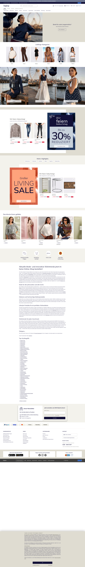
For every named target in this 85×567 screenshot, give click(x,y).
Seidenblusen (22, 387)
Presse (44, 436)
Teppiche (51, 161)
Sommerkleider (23, 371)
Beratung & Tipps (6, 436)
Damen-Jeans (22, 341)
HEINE (24, 431)
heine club (25, 433)
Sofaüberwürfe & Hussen (24, 349)
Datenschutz (29, 460)
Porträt (44, 433)
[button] (45, 131)
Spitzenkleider (22, 388)
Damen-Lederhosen (24, 368)
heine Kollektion (37, 10)
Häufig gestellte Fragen (7, 433)
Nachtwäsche (22, 390)
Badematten (57, 161)
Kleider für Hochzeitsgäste (25, 375)
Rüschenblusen (23, 397)
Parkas (21, 385)
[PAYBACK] (79, 3)
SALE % (12, 8)
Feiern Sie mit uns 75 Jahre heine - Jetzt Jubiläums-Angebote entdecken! (42, 0)
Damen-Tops (22, 340)
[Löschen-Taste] (36, 5)
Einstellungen (50, 565)
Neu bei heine (25, 436)
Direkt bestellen (6, 439)
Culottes (21, 370)
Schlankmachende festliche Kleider (26, 393)
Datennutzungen (55, 534)
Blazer (22, 291)
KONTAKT (64, 431)
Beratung (43, 10)
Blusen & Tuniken (23, 350)
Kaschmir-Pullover (23, 394)
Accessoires (25, 10)
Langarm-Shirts (23, 361)
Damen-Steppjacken (24, 353)
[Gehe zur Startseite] (6, 6)
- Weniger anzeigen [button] (22, 400)
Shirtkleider (22, 363)
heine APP (25, 439)
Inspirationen (30, 10)
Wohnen (8, 8)
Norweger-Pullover (23, 398)
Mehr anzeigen (57, 415)
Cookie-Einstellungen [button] (51, 460)
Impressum (40, 460)
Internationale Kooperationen (48, 439)
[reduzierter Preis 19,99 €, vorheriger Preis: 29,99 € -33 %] (15, 130)
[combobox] (31, 6)
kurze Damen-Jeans (23, 351)
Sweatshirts (22, 379)
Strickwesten (22, 344)
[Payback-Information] (80, 460)
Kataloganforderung (7, 440)
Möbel (46, 161)
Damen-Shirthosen (23, 358)
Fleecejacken (22, 374)
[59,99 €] (64, 228)
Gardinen (40, 161)
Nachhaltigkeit (25, 440)
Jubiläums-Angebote (19, 8)
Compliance (45, 437)
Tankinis (21, 359)
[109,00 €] (29, 228)
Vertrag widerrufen (20, 460)
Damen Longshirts (23, 384)
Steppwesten (22, 346)
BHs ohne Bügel (23, 389)
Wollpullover (22, 392)
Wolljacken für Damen (24, 376)
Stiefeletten (22, 366)
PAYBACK (25, 443)
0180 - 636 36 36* (67, 444)
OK (42, 562)
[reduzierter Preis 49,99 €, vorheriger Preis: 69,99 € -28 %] (40, 130)
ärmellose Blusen (23, 356)
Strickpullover (22, 383)
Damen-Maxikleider (24, 360)
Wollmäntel (22, 355)
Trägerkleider (22, 380)
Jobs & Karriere (45, 435)
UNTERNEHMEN (46, 431)
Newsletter (25, 435)
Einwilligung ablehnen (36, 565)
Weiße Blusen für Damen (24, 378)
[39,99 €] (46, 228)
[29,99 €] (11, 228)
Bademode (12, 10)
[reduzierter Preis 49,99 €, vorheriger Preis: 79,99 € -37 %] (28, 130)
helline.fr (30, 335)
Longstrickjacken (23, 365)
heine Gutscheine (38, 333)
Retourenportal (6, 435)
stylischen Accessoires (47, 273)
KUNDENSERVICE (7, 431)
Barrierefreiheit (34, 460)
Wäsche (16, 10)
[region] (42, 549)
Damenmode (6, 10)
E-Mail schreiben (67, 435)
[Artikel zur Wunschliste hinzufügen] (20, 124)
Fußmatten (34, 161)
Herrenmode (48, 10)
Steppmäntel (22, 342)
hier (48, 539)
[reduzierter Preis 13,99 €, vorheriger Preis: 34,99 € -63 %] (45, 185)
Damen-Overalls (23, 369)
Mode (5, 8)
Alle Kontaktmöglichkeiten (69, 437)
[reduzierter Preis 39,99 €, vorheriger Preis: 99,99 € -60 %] (57, 185)
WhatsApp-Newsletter (27, 437)
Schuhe (20, 10)
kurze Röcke (22, 364)
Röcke (20, 288)
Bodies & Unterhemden (24, 347)
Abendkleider (30, 274)
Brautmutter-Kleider (24, 395)
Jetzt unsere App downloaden (16, 452)
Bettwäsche (27, 161)
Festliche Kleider (23, 373)
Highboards (22, 345)
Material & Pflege (6, 437)
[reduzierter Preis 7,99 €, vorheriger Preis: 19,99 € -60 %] (69, 185)
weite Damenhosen (23, 354)
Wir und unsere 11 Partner (28, 534)
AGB (25, 460)
